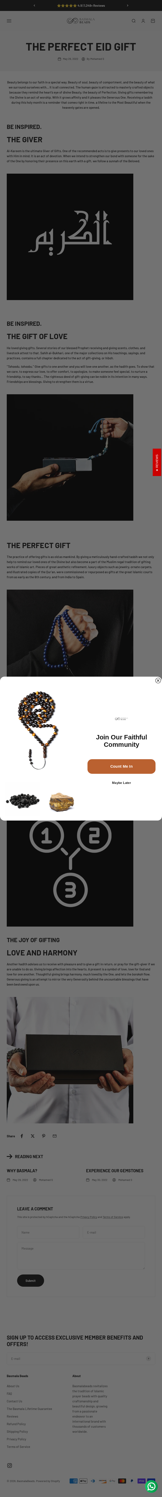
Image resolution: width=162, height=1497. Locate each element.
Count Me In (121, 766)
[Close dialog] (158, 680)
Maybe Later (121, 782)
